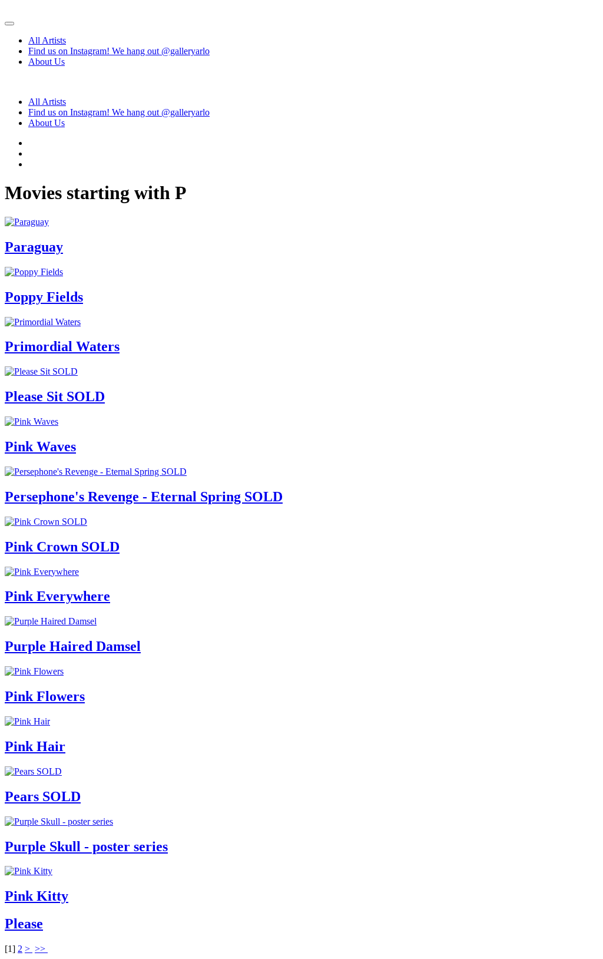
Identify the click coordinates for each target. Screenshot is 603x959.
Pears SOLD (43, 796)
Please (24, 923)
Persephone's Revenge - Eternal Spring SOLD (144, 496)
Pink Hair (35, 746)
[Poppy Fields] (34, 272)
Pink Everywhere (57, 596)
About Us (46, 62)
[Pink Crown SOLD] (46, 522)
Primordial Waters (62, 346)
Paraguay (34, 246)
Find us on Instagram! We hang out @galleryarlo (119, 51)
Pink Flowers (45, 696)
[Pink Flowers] (34, 671)
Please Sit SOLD (55, 396)
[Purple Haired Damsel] (51, 621)
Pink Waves (40, 446)
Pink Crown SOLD (62, 546)
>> (41, 949)
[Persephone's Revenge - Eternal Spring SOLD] (96, 472)
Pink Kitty (36, 896)
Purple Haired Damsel (73, 646)
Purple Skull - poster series (86, 846)
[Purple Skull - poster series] (59, 821)
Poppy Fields (44, 297)
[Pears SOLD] (33, 771)
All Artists (47, 40)
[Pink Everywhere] (42, 572)
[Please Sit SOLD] (41, 371)
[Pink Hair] (27, 721)
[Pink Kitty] (28, 871)
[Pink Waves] (31, 421)
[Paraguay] (27, 222)
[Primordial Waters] (43, 322)
